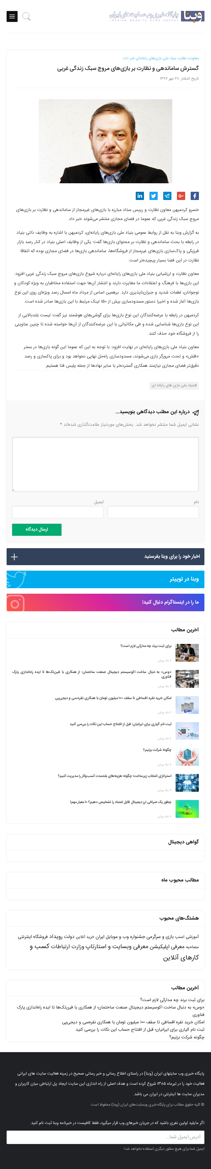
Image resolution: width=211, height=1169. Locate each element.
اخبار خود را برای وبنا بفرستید (172, 557)
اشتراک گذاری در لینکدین (140, 196)
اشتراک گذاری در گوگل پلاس (181, 196)
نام (196, 502)
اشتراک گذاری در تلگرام (167, 196)
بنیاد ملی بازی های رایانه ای (173, 385)
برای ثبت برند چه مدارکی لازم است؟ (172, 1000)
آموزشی (192, 937)
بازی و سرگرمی (160, 937)
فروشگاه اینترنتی (33, 937)
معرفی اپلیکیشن (167, 947)
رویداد (56, 936)
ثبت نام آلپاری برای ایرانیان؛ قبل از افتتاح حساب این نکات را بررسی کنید (140, 1029)
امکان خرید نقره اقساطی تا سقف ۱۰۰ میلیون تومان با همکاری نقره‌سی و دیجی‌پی (133, 1022)
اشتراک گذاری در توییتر (153, 196)
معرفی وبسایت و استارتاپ (116, 947)
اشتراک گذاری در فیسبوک (195, 196)
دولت (69, 937)
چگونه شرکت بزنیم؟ (186, 1037)
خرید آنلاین (85, 937)
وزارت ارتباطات (67, 946)
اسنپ (179, 937)
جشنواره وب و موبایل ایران (120, 937)
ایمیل (99, 502)
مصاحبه (192, 947)
